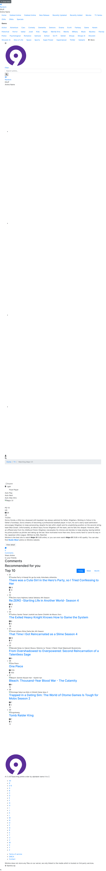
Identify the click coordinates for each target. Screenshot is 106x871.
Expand (10, 484)
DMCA (11, 857)
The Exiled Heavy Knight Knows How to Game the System (48, 617)
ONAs (11, 19)
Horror (15, 32)
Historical (5, 32)
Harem (94, 27)
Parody (101, 32)
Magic (45, 32)
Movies (88, 15)
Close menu (6, 1)
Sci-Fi (55, 36)
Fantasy (78, 27)
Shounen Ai (6, 40)
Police (4, 36)
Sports (37, 40)
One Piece (16, 666)
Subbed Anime (15, 15)
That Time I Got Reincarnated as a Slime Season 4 (43, 634)
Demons (52, 27)
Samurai (37, 36)
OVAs (4, 19)
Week (89, 571)
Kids (38, 32)
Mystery (92, 32)
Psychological (15, 36)
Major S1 (11, 504)
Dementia (42, 27)
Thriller (72, 40)
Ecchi (69, 27)
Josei (31, 32)
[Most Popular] (55, 407)
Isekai (23, 32)
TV (14, 462)
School (46, 36)
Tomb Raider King (21, 715)
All (10, 781)
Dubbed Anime (30, 15)
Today (80, 571)
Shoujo (71, 36)
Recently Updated (60, 15)
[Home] (55, 131)
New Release (44, 15)
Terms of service (15, 854)
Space (28, 40)
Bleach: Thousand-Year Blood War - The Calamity (43, 680)
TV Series (98, 15)
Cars (23, 27)
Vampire (81, 40)
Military (75, 32)
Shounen (92, 36)
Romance (27, 36)
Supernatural (61, 40)
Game (86, 27)
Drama (61, 27)
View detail (10, 545)
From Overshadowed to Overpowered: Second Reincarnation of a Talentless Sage (54, 652)
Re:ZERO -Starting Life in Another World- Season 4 (44, 600)
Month (96, 571)
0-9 (10, 786)
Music (83, 32)
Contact (12, 859)
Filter (7, 68)
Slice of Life (18, 40)
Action (4, 27)
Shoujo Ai (81, 36)
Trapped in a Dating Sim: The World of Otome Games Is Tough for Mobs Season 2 (53, 696)
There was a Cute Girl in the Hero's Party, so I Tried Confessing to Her (54, 581)
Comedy (31, 27)
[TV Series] (55, 315)
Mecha (66, 32)
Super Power (48, 40)
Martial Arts (55, 32)
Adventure (14, 27)
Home (4, 15)
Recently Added (76, 15)
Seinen (63, 36)
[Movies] (55, 223)
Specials (20, 19)
